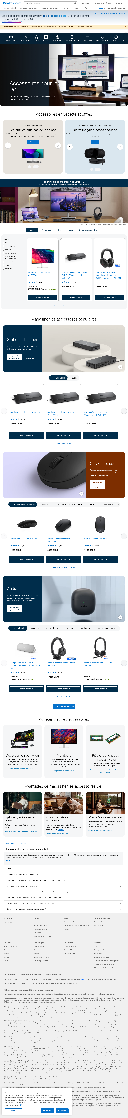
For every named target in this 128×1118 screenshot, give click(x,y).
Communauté (98, 922)
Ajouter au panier (42, 297)
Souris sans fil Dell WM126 (96, 539)
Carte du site (8, 922)
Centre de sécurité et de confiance (104, 964)
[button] (85, 3)
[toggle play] (120, 367)
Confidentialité (46, 979)
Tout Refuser (47, 1110)
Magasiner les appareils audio (15, 609)
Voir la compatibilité (30, 357)
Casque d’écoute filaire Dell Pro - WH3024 (98, 664)
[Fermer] (68, 1090)
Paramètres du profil (40, 929)
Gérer (13, 1110)
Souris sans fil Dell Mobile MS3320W (59, 540)
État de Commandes (40, 925)
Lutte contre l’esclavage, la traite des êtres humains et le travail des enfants (55, 983)
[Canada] (4, 31)
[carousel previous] (8, 145)
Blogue (96, 946)
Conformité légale (9, 983)
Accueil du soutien (69, 922)
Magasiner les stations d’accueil (14, 357)
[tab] (32, 230)
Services (6, 957)
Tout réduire (23, 843)
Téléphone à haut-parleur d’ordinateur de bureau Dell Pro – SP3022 (25, 666)
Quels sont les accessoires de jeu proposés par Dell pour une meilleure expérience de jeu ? (39, 892)
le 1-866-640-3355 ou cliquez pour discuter (110, 13)
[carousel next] (58, 145)
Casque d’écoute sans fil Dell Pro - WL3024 (63, 664)
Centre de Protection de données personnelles (108, 961)
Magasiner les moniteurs (63, 771)
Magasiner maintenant (95, 145)
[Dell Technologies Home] (12, 3)
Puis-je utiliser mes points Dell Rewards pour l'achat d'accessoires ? (31, 903)
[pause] (29, 166)
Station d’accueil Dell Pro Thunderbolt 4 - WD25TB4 (95, 413)
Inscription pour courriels (101, 957)
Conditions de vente (31, 979)
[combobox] (50, 3)
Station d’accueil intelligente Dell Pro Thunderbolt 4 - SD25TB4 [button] (74, 275)
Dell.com (61, 830)
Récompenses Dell (99, 950)
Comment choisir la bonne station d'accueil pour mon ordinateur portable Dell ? (35, 898)
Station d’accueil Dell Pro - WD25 (25, 412)
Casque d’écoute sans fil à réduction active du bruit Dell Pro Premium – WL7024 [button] (108, 275)
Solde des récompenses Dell (42, 936)
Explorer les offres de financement (100, 831)
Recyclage (37, 953)
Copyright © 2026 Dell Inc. (12, 979)
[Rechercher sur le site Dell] (75, 3)
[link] (98, 3)
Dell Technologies (9, 974)
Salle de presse (38, 950)
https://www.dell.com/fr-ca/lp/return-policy (45, 1079)
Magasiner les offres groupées (33, 142)
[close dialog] (125, 26)
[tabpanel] (64, 271)
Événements (98, 953)
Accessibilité (23, 983)
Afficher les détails (26, 435)
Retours (66, 929)
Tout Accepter (62, 1110)
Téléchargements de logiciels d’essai (105, 968)
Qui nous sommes (39, 946)
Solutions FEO (68, 950)
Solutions (7, 953)
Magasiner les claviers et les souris (97, 485)
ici (113, 1027)
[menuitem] (29, 8)
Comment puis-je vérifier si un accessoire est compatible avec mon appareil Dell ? (36, 880)
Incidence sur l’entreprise (41, 957)
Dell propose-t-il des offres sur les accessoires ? (24, 886)
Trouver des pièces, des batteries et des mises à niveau (104, 771)
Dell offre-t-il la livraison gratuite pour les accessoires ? (26, 909)
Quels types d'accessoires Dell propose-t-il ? (22, 875)
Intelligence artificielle (10, 946)
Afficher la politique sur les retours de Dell (20, 831)
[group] (33, 145)
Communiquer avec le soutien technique (76, 925)
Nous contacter (99, 925)
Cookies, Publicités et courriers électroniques (102, 979)
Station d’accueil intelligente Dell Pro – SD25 (62, 413)
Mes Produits (38, 933)
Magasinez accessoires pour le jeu (21, 768)
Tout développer (11, 843)
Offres (6, 961)
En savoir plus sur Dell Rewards (57, 834)
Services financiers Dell (53, 974)
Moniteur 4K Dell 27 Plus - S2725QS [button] (39, 273)
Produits (6, 950)
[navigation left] (11, 378)
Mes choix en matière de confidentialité (68, 979)
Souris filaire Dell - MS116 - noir (24, 539)
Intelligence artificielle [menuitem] (9, 8)
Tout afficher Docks (64, 444)
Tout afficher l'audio (64, 697)
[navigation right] (126, 38)
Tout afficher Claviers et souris (64, 568)
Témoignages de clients (41, 961)
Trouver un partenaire (70, 946)
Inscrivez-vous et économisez (11, 22)
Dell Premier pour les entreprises (114, 8)
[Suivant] (124, 411)
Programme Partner (70, 953)
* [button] (100, 138)
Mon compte (38, 922)
